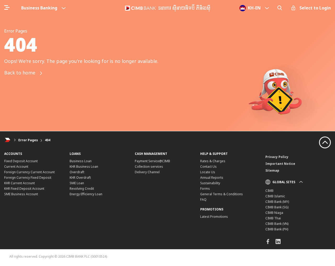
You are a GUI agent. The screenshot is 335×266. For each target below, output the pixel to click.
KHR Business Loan (84, 166)
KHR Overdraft (80, 177)
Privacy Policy (276, 157)
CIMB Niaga (274, 212)
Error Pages (28, 140)
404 (47, 140)
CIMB (269, 190)
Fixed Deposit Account (21, 161)
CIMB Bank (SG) (276, 207)
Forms (205, 188)
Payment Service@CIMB (152, 161)
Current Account (16, 166)
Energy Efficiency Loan (86, 194)
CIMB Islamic (275, 196)
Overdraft (77, 172)
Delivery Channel (147, 172)
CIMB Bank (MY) (277, 201)
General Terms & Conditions (221, 194)
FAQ (203, 199)
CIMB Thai (273, 218)
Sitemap (272, 170)
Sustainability (210, 183)
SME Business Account (21, 194)
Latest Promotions (214, 216)
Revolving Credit (82, 188)
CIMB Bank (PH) (276, 229)
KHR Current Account (19, 183)
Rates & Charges (212, 161)
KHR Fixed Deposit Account (24, 188)
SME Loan (77, 183)
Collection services (149, 166)
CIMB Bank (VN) (276, 223)
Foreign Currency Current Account (29, 172)
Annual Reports (211, 177)
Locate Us (207, 172)
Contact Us (208, 166)
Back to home (20, 73)
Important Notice (280, 163)
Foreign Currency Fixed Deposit (27, 177)
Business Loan (81, 161)
